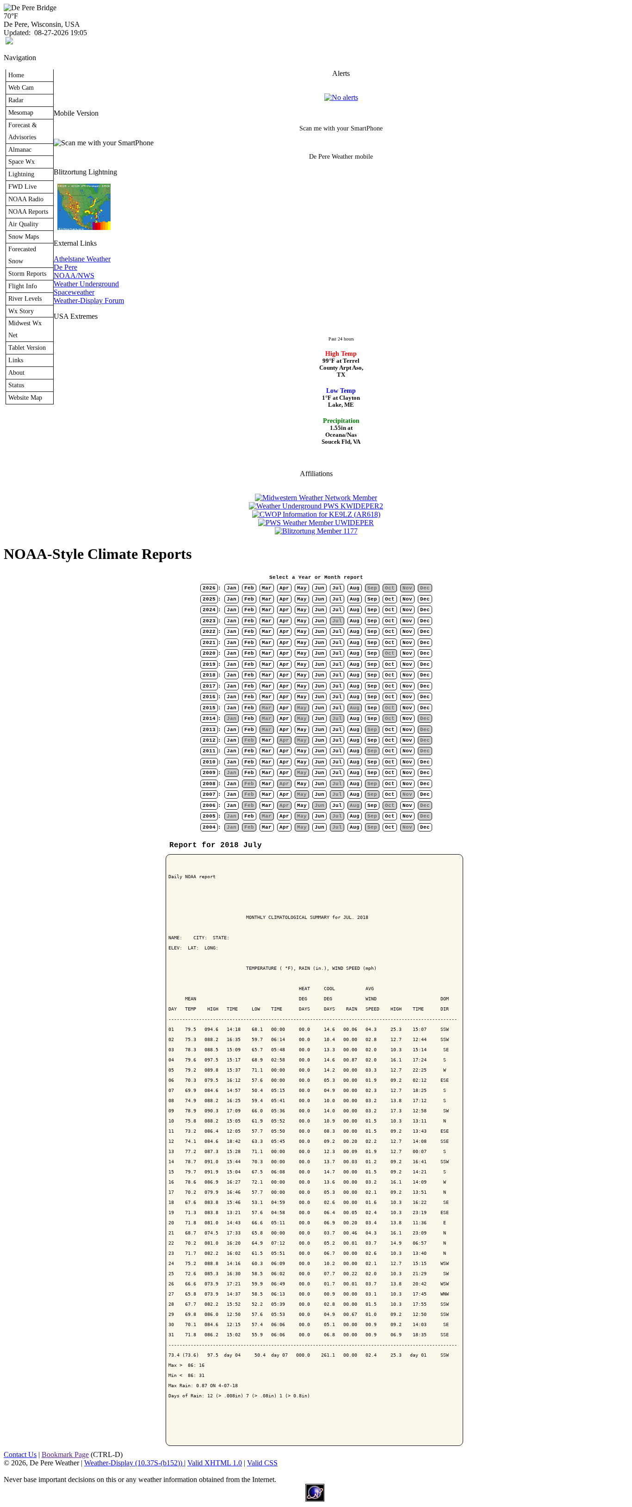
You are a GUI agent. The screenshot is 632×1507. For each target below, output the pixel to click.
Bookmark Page (65, 1454)
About (16, 372)
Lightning (21, 174)
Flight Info (22, 286)
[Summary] (341, 97)
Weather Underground (86, 284)
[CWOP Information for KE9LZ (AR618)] (316, 514)
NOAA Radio (25, 199)
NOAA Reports (28, 211)
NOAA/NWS (74, 275)
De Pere (65, 267)
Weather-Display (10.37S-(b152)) (134, 1463)
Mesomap (20, 112)
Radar (16, 100)
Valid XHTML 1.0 (214, 1463)
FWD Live (22, 186)
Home (16, 75)
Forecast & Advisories (22, 131)
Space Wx (21, 161)
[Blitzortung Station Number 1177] (316, 531)
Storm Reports (27, 273)
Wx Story (21, 311)
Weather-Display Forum (89, 300)
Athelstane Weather (82, 259)
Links (15, 360)
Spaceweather (74, 292)
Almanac (19, 149)
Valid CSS (262, 1463)
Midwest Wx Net (25, 329)
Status (16, 385)
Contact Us (20, 1454)
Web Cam (21, 87)
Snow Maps (23, 236)
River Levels (25, 298)
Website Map (25, 397)
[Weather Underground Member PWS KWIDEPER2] (316, 506)
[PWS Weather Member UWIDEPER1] (316, 523)
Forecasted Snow (22, 255)
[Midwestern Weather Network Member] (316, 498)
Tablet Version (27, 347)
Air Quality (23, 224)
